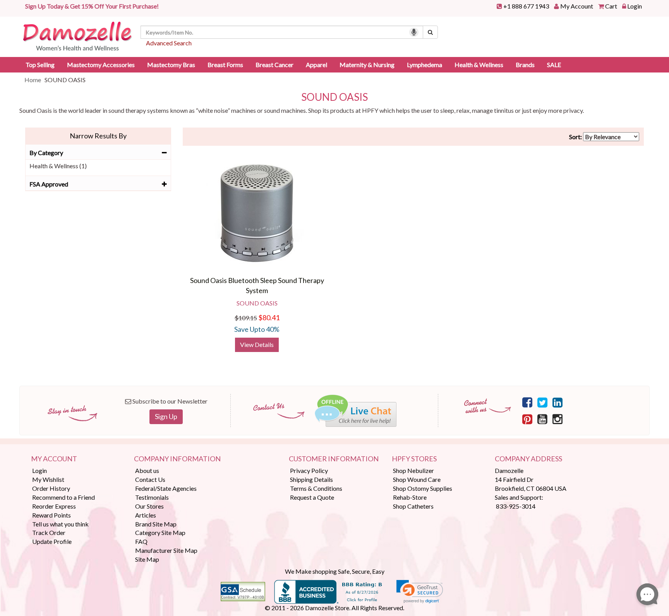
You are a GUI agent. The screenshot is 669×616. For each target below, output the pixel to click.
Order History (51, 488)
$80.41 (269, 317)
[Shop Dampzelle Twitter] (542, 402)
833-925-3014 (515, 506)
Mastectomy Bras (171, 64)
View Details (257, 344)
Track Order (48, 532)
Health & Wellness (479, 64)
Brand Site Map (156, 524)
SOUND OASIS (334, 97)
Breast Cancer (274, 64)
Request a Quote (312, 497)
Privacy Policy (309, 470)
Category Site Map (160, 532)
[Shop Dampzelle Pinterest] (527, 419)
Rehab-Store (410, 497)
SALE (554, 64)
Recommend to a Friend (63, 497)
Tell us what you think (60, 524)
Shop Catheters (413, 506)
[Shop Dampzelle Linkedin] (557, 402)
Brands (525, 64)
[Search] (430, 32)
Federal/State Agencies (166, 488)
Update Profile (52, 541)
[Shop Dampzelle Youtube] (542, 419)
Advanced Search (169, 43)
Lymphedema (424, 64)
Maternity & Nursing (367, 64)
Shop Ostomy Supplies (422, 488)
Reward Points (51, 515)
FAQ (141, 541)
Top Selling (40, 64)
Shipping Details (311, 479)
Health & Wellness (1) (58, 165)
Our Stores (149, 506)
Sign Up (166, 416)
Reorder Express (54, 506)
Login (634, 6)
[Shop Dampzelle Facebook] (527, 402)
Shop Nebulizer (413, 470)
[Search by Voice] (414, 32)
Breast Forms (225, 64)
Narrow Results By (98, 135)
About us (147, 470)
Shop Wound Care (417, 479)
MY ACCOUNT (54, 459)
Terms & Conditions (316, 488)
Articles (145, 515)
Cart (611, 6)
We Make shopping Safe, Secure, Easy (334, 571)
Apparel (316, 64)
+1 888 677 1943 (526, 6)
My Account (576, 6)
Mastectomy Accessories (101, 64)
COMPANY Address (528, 459)
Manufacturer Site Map (166, 550)
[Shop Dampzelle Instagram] (557, 419)
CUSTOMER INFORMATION (334, 459)
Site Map (147, 559)
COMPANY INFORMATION (177, 459)
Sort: (575, 136)
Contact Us (150, 479)
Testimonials (152, 497)
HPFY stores (414, 459)
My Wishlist (48, 479)
